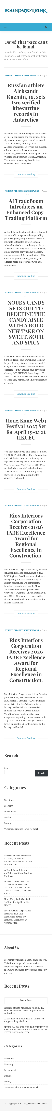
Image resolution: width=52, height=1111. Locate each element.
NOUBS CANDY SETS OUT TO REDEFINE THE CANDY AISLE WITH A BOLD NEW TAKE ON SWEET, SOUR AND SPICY (26, 322)
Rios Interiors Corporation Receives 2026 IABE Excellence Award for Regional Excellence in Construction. (26, 535)
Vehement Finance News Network (22, 76)
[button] (3, 27)
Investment (10, 812)
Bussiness (9, 800)
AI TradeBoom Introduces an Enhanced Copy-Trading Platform (26, 209)
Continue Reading (26, 174)
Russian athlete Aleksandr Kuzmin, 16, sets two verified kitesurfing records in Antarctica (26, 102)
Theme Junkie (40, 1103)
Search (7, 768)
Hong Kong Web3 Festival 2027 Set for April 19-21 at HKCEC (26, 429)
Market (7, 817)
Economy (8, 806)
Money (7, 823)
